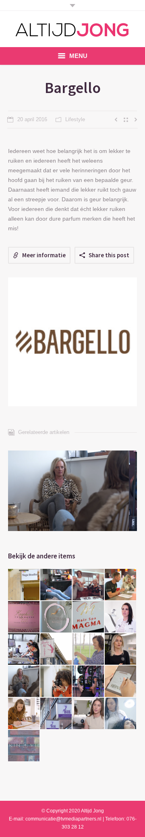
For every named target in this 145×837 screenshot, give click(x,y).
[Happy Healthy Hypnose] (56, 585)
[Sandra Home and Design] (24, 714)
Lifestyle (75, 119)
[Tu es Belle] (121, 649)
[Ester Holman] (88, 649)
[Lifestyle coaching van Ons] (24, 681)
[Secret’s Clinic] (121, 714)
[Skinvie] (24, 746)
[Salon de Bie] (56, 714)
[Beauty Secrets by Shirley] (121, 617)
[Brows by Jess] (88, 714)
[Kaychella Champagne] (24, 617)
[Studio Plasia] (24, 585)
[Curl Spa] (56, 681)
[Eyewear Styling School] (88, 585)
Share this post (109, 255)
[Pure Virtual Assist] (121, 681)
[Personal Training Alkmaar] (121, 585)
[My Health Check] (24, 649)
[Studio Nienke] (56, 649)
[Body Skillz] (88, 681)
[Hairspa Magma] (88, 617)
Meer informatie (44, 255)
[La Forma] (56, 617)
